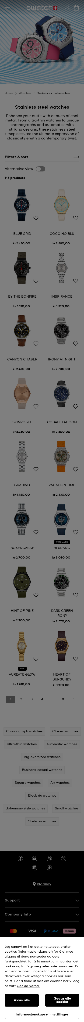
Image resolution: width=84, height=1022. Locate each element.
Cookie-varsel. (28, 986)
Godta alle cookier (62, 1000)
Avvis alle (22, 1000)
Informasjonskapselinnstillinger (42, 1014)
